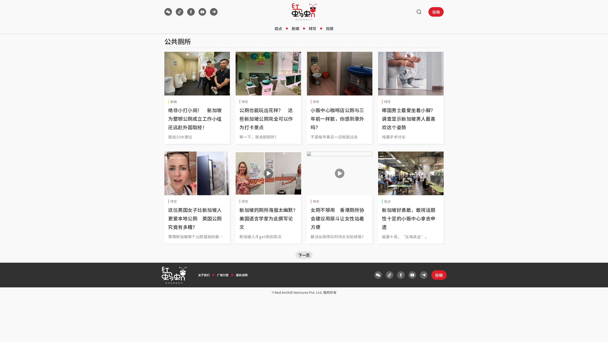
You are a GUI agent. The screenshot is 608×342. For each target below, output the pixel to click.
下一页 (304, 255)
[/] (304, 12)
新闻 (295, 28)
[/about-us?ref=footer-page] (168, 12)
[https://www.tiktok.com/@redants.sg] (179, 12)
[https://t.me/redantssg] (214, 12)
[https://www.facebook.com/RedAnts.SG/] (191, 12)
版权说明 (241, 275)
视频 (329, 28)
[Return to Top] (597, 333)
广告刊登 (222, 275)
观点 (278, 28)
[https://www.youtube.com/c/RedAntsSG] (202, 12)
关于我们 (203, 275)
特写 (312, 28)
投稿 (436, 12)
